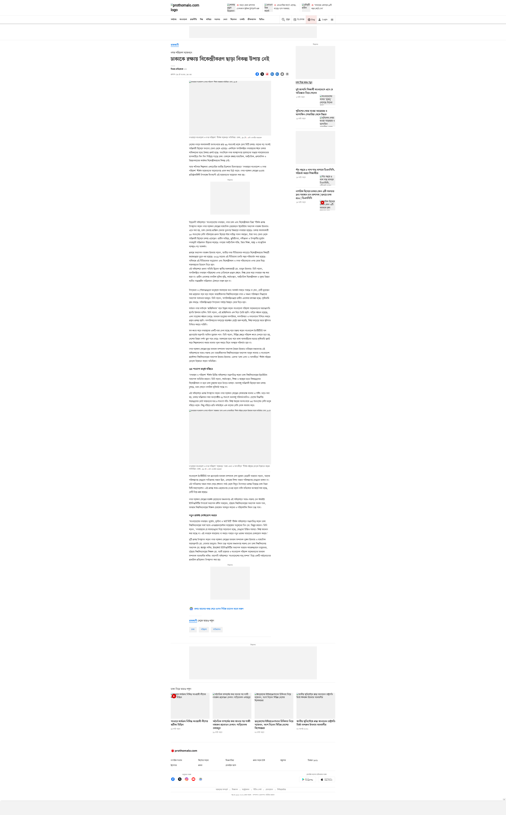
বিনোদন (233, 19)
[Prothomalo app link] (307, 780)
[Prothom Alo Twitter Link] (181, 779)
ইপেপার (174, 765)
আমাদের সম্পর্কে (222, 789)
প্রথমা (200, 765)
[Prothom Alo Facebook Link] (174, 779)
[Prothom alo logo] (184, 751)
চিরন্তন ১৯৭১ (313, 760)
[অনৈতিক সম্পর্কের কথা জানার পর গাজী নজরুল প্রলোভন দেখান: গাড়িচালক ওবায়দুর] (232, 706)
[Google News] (200, 779)
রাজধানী (175, 45)
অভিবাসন (217, 629)
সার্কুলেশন (245, 789)
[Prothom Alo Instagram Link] (187, 779)
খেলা (225, 19)
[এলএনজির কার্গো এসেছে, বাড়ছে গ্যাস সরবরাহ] (268, 7)
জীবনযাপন (252, 19)
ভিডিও (261, 19)
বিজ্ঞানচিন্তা (230, 760)
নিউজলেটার (281, 789)
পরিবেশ (204, 629)
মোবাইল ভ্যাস (231, 765)
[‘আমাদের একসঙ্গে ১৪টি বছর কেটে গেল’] (306, 7)
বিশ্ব (201, 19)
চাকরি (242, 19)
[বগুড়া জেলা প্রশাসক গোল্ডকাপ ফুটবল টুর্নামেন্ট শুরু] (231, 7)
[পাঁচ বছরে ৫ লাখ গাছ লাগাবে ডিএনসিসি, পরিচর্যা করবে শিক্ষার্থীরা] (327, 180)
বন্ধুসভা (283, 760)
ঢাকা (193, 629)
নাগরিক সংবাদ (176, 760)
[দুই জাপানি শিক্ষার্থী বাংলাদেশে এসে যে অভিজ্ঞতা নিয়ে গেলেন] (327, 100)
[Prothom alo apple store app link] (326, 780)
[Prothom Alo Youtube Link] (194, 779)
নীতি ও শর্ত (257, 789)
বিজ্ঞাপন (235, 789)
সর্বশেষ (173, 19)
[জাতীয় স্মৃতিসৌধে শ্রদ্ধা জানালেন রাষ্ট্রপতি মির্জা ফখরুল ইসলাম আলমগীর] (315, 706)
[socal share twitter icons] (262, 75)
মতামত (217, 19)
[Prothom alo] (188, 7)
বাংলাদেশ (183, 19)
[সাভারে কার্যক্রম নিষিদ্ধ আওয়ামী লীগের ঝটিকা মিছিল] (190, 706)
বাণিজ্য (208, 19)
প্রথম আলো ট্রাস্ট (259, 760)
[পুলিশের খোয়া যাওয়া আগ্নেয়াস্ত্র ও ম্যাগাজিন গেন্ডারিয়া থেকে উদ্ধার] (327, 121)
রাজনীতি (193, 19)
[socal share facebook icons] (257, 75)
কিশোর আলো (203, 760)
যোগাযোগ (269, 789)
